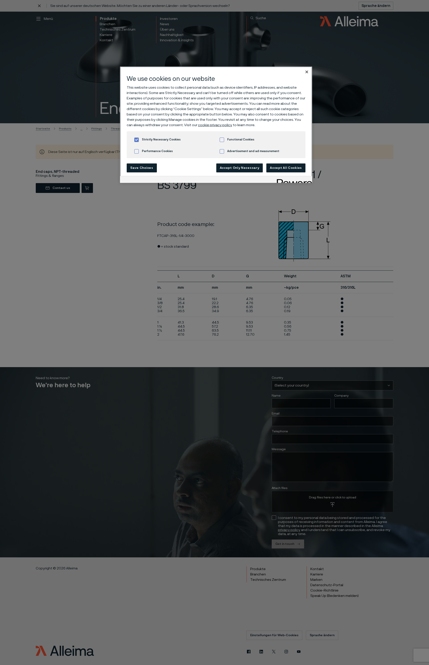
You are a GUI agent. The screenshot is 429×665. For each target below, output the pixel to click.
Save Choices (141, 167)
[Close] (307, 72)
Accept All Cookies (286, 167)
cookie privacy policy (215, 125)
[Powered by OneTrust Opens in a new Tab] (293, 180)
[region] (216, 125)
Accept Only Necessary (239, 167)
